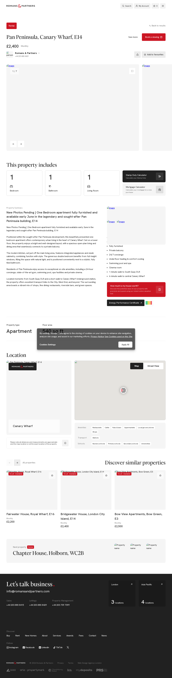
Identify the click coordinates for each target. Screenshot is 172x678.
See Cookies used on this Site (118, 336)
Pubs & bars (116, 428)
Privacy (61, 663)
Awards (69, 635)
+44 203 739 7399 (61, 605)
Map (137, 366)
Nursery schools (99, 444)
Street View (153, 366)
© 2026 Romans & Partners (41, 663)
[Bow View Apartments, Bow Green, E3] (140, 490)
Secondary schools (131, 444)
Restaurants (97, 428)
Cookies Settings (48, 344)
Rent (17, 635)
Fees (81, 635)
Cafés (107, 428)
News (104, 635)
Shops (95, 432)
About (44, 635)
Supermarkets (129, 428)
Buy (8, 635)
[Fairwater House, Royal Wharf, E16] (31, 490)
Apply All (125, 344)
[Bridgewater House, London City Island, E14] (86, 490)
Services (57, 635)
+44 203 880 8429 (38, 605)
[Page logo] (20, 6)
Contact (92, 635)
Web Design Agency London (90, 663)
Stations (96, 438)
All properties (29, 462)
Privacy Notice (97, 336)
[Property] (86, 551)
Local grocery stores (146, 428)
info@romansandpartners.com (28, 591)
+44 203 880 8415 (15, 605)
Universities (145, 444)
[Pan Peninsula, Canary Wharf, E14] (72, 107)
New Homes (31, 635)
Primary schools (114, 444)
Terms (70, 663)
